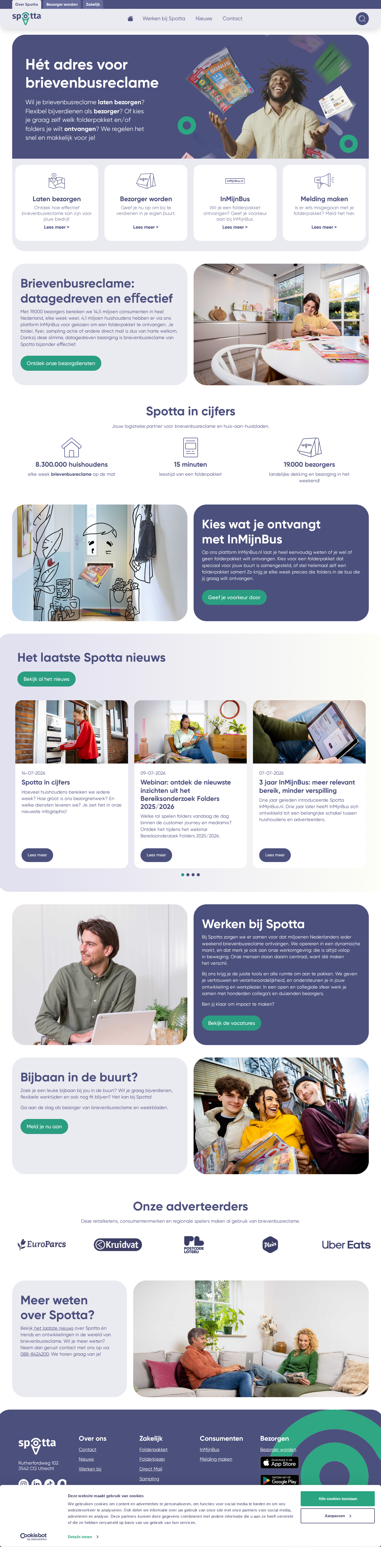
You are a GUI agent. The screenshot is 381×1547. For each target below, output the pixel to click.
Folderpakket (153, 1449)
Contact (233, 19)
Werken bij (90, 1469)
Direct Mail (150, 1469)
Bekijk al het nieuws (46, 679)
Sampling (149, 1478)
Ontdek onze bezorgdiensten (61, 363)
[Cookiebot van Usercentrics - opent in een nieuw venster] (33, 1537)
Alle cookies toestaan (338, 1498)
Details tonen (80, 1537)
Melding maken (216, 1459)
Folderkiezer (152, 1459)
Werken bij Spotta (164, 19)
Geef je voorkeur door (234, 597)
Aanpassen (335, 1515)
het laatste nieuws (53, 1328)
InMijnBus (209, 1449)
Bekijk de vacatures (231, 1023)
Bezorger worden (278, 1449)
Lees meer (37, 854)
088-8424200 (34, 1354)
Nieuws (204, 19)
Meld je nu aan (44, 1126)
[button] (182, 874)
